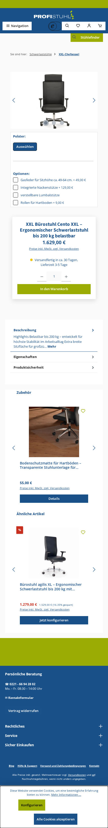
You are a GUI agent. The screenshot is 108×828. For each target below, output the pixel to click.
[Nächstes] (94, 100)
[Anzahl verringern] (41, 276)
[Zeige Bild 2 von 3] (54, 123)
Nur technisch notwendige (70, 805)
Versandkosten (77, 775)
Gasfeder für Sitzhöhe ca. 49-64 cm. (53, 180)
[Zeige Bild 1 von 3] (46, 123)
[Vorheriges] (14, 100)
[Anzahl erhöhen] (66, 276)
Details (54, 498)
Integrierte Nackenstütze (47, 187)
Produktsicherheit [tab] (29, 367)
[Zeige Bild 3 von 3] (62, 123)
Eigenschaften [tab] (25, 356)
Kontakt (94, 765)
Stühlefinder (90, 37)
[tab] (53, 338)
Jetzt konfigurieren (54, 620)
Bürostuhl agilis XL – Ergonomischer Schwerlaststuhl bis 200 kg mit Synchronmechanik (51, 586)
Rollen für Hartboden (42, 202)
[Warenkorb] (99, 26)
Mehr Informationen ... (66, 794)
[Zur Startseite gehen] (54, 15)
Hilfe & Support (27, 765)
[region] (54, 100)
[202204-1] (54, 100)
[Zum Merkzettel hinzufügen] (83, 412)
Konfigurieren (31, 805)
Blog (11, 765)
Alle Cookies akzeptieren (56, 819)
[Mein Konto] (89, 26)
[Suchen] (67, 26)
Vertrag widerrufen (23, 710)
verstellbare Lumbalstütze (40, 195)
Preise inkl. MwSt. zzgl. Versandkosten (54, 249)
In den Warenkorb (54, 289)
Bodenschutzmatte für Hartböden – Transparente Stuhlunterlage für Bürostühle (50, 465)
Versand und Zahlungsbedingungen (63, 765)
